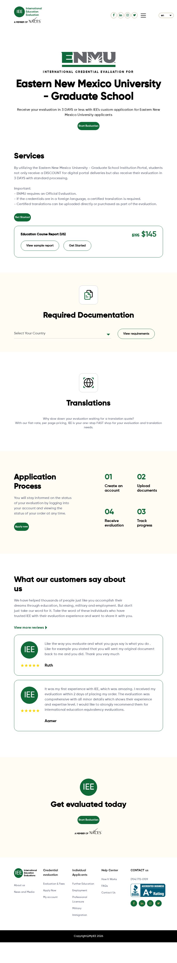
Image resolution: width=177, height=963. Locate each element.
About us (19, 885)
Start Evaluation (88, 126)
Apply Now (49, 890)
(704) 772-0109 (139, 879)
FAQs (104, 886)
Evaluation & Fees (54, 884)
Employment (79, 890)
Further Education (83, 884)
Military (76, 908)
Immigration (79, 915)
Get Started (22, 217)
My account (50, 897)
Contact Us (108, 892)
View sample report (40, 245)
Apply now (21, 526)
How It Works (109, 879)
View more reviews (29, 628)
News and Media (24, 892)
